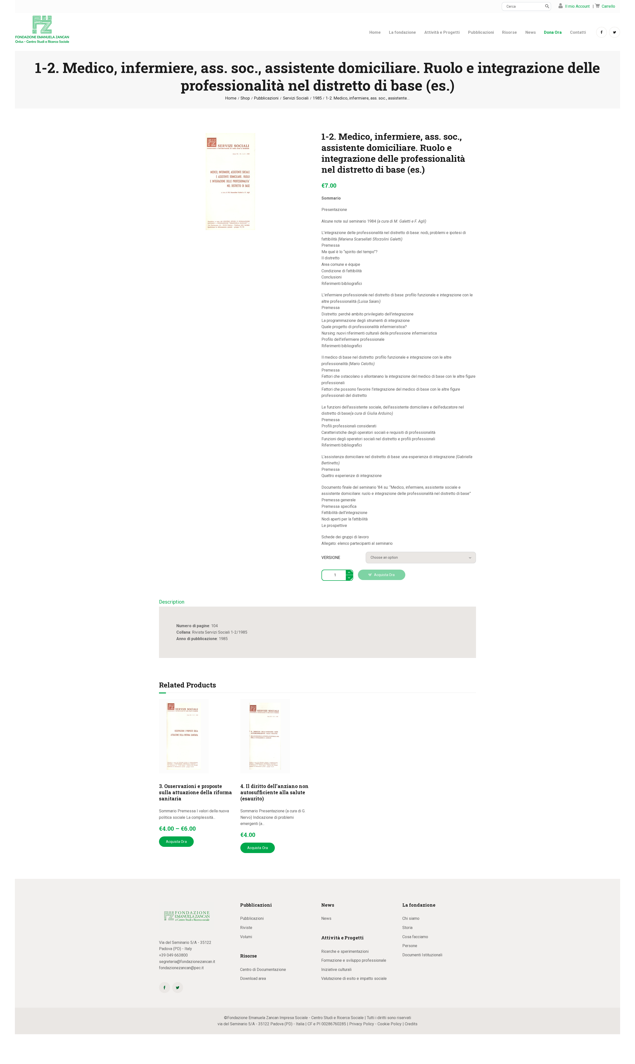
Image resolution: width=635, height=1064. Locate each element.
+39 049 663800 (173, 955)
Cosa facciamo (415, 936)
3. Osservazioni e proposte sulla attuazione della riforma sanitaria (195, 792)
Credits (411, 1024)
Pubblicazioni (266, 98)
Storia (407, 927)
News (326, 918)
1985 (317, 98)
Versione (330, 557)
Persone (409, 945)
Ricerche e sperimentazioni (345, 951)
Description (171, 602)
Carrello (608, 6)
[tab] (171, 602)
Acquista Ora (384, 575)
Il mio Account (577, 6)
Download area (253, 978)
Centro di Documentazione (263, 969)
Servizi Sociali (296, 98)
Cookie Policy (390, 1024)
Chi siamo (410, 918)
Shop (245, 98)
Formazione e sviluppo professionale (353, 960)
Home (230, 98)
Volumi (246, 936)
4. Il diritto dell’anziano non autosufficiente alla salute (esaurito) (274, 792)
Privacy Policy (361, 1024)
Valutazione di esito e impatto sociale (354, 978)
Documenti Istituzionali (422, 955)
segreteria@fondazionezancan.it (187, 961)
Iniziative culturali (336, 969)
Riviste (246, 927)
